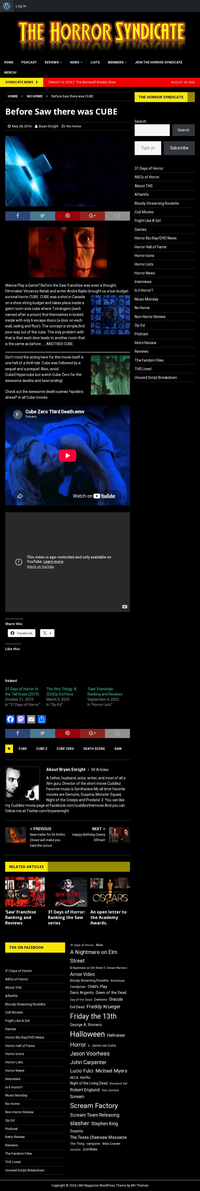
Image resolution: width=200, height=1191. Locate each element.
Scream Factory (94, 1105)
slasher (79, 1123)
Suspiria (76, 1131)
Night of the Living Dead (89, 1083)
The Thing (77, 1144)
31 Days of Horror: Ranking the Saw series (66, 917)
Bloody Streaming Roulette (157, 203)
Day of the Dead (81, 999)
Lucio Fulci (81, 1071)
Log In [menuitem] (21, 6)
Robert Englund (85, 1089)
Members (115, 62)
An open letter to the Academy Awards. (108, 917)
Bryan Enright (48, 126)
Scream (77, 1096)
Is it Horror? (144, 290)
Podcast (29, 62)
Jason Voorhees (90, 1053)
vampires (93, 1144)
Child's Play (97, 986)
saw (118, 749)
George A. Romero (86, 1024)
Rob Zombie (110, 1090)
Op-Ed (140, 325)
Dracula (116, 999)
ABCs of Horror (147, 177)
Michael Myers (111, 1071)
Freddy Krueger (103, 1007)
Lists (95, 62)
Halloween (87, 1034)
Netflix (85, 1078)
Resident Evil (118, 1083)
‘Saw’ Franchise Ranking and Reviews (20, 917)
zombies (90, 1149)
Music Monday (146, 299)
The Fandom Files (149, 360)
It (89, 1045)
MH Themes (139, 1185)
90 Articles (100, 770)
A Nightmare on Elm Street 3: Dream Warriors (98, 968)
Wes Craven (111, 1144)
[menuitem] (7, 6)
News (74, 62)
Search (140, 121)
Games (140, 229)
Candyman (78, 987)
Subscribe (179, 147)
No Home (74, 126)
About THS (144, 186)
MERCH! (10, 72)
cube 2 (41, 749)
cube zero (65, 749)
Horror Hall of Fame (150, 247)
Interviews (143, 282)
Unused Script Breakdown (156, 377)
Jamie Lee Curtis (104, 1045)
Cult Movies (144, 212)
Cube (22, 749)
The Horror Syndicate (161, 97)
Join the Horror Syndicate (158, 62)
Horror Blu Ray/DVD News (156, 238)
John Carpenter (88, 1062)
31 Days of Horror (149, 168)
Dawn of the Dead (111, 992)
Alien (99, 945)
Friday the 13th (93, 1016)
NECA (74, 1078)
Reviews (52, 62)
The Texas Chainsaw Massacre (98, 1137)
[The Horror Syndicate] (100, 54)
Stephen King (104, 1123)
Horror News (145, 273)
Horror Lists (144, 264)
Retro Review (146, 343)
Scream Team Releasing (94, 1115)
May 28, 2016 (22, 126)
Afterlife (142, 194)
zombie (75, 1149)
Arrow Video (82, 974)
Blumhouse (118, 980)
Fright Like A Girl (148, 221)
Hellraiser (116, 1035)
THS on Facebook (26, 947)
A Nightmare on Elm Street (93, 956)
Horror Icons (144, 255)
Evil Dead (77, 1007)
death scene (94, 749)
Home (8, 62)
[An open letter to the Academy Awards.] (110, 892)
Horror (78, 1044)
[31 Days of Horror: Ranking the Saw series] (68, 892)
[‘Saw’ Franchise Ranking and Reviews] (25, 892)
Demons (100, 999)
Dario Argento (82, 992)
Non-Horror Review (150, 317)
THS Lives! (143, 369)
